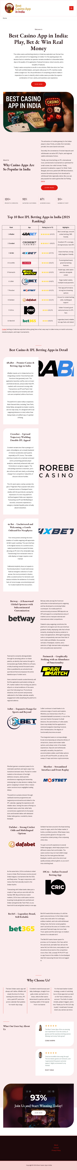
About (56, 1145)
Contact (56, 1148)
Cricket (4, 329)
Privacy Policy (56, 1150)
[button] (38, 1112)
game (43, 181)
